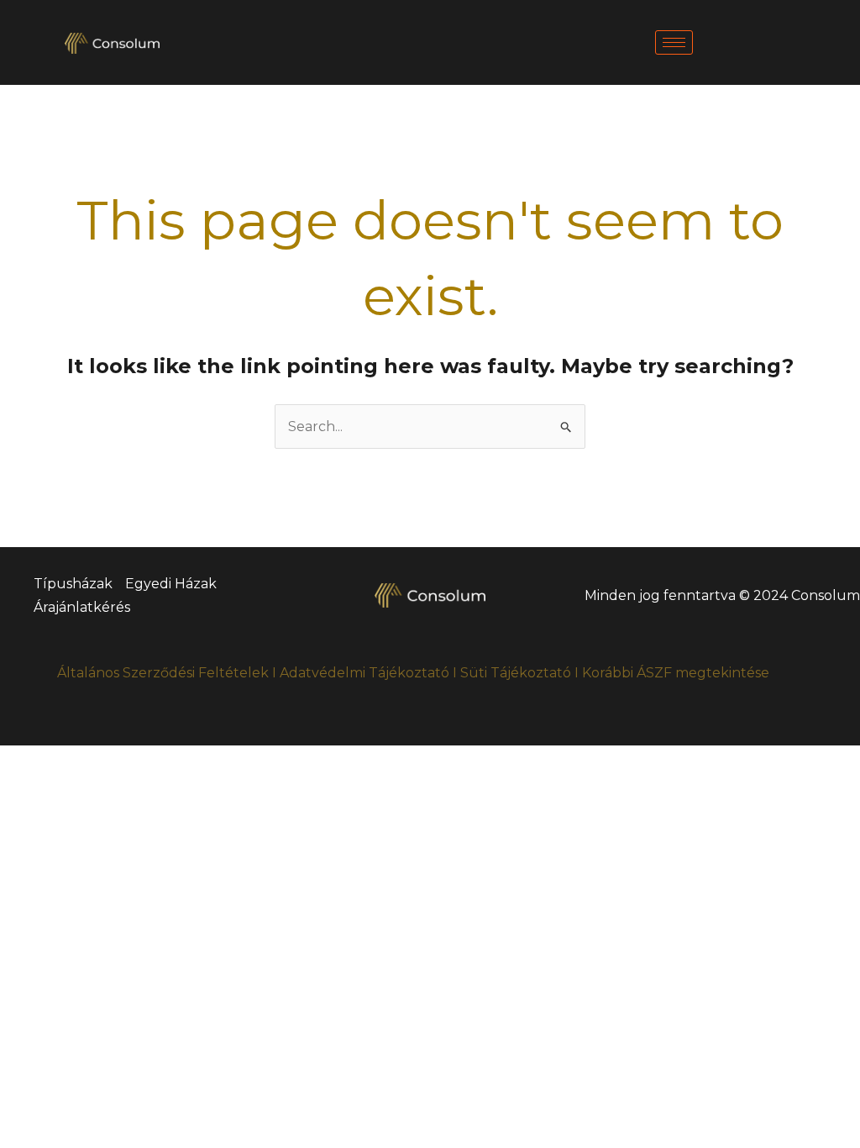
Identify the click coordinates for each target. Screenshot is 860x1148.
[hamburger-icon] (674, 42)
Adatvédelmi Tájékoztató (364, 673)
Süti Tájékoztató (515, 673)
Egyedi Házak (171, 584)
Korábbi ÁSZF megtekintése (675, 673)
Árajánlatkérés (82, 607)
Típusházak (73, 584)
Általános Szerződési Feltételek (163, 673)
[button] (776, 25)
